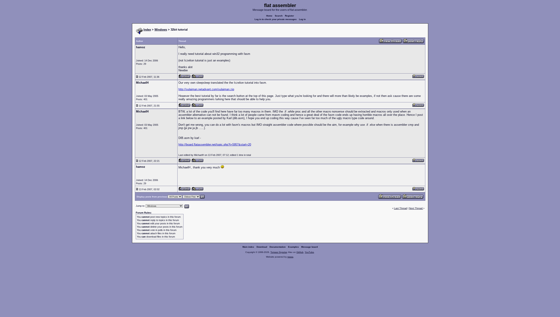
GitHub (299, 252)
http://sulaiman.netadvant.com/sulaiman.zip (206, 89)
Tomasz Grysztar (278, 252)
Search (279, 16)
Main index (248, 247)
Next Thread (416, 208)
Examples (293, 247)
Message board (309, 247)
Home (269, 16)
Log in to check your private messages (276, 19)
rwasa (290, 257)
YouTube (309, 252)
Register (289, 16)
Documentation (278, 247)
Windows (160, 29)
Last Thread (400, 208)
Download (262, 247)
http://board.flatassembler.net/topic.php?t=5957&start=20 (214, 144)
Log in (302, 19)
